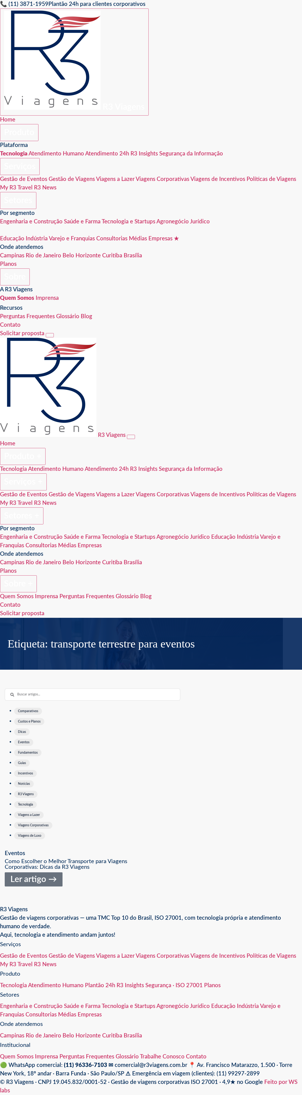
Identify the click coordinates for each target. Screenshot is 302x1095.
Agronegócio (172, 222)
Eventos (15, 853)
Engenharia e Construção (31, 222)
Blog (86, 316)
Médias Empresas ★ (154, 239)
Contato (10, 325)
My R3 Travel (16, 188)
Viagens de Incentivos (217, 179)
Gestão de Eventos (23, 179)
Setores (18, 200)
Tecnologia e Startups (128, 222)
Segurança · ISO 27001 (174, 985)
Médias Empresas (80, 545)
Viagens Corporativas (162, 179)
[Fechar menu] (131, 437)
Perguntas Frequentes (27, 316)
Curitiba (112, 256)
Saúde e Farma (82, 222)
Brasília (133, 256)
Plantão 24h (100, 985)
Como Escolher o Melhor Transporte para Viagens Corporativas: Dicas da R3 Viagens (66, 864)
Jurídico (200, 222)
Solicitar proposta (22, 333)
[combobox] (92, 695)
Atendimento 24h (107, 154)
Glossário (67, 316)
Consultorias (111, 239)
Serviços (20, 166)
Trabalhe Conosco (162, 1057)
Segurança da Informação (191, 154)
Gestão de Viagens (72, 179)
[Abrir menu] (50, 335)
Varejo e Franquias (72, 239)
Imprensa (47, 298)
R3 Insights (144, 154)
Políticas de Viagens (271, 179)
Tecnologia (13, 469)
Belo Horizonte (82, 256)
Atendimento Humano (56, 154)
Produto (19, 132)
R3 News (45, 188)
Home (7, 120)
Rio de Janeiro (43, 256)
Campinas (12, 256)
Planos (8, 264)
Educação (12, 239)
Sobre (15, 277)
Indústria (37, 239)
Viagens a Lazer (115, 179)
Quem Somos (17, 596)
